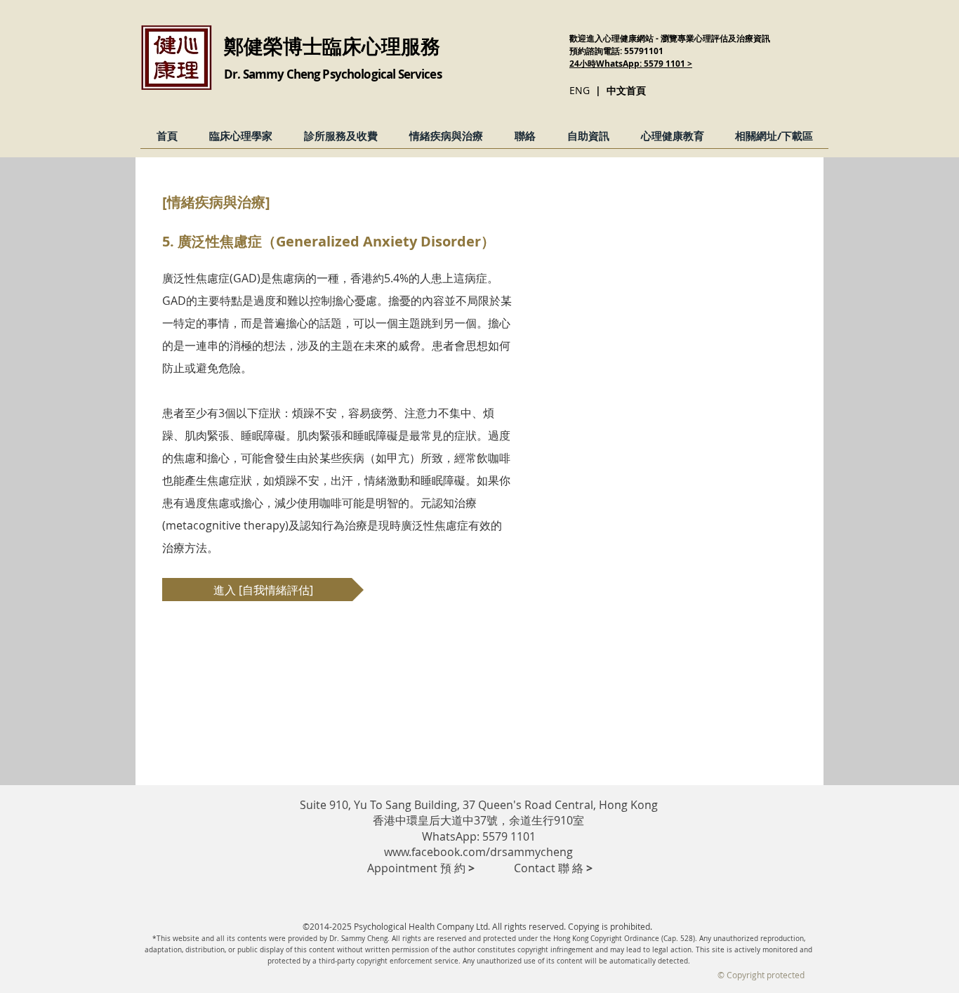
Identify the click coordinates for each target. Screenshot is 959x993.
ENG (579, 90)
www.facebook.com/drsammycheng (478, 852)
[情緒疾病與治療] (216, 201)
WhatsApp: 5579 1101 (479, 836)
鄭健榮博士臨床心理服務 (332, 46)
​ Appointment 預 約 (417, 868)
